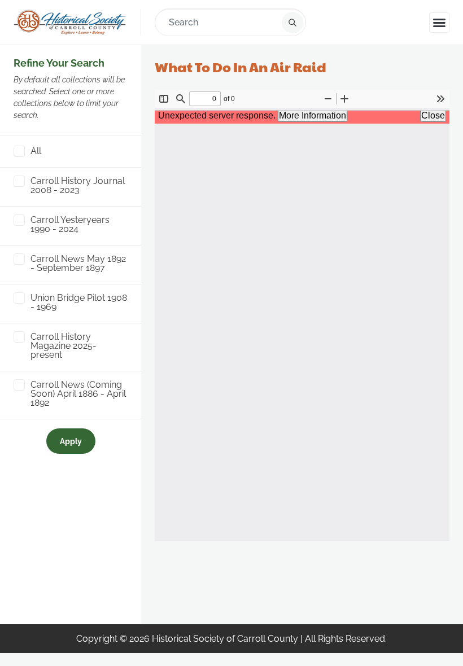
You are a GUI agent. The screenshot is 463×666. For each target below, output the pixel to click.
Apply (71, 441)
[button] (439, 22)
